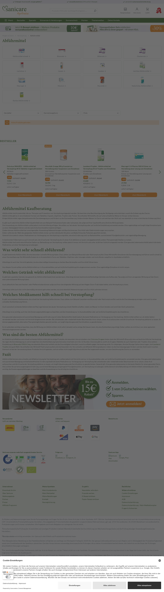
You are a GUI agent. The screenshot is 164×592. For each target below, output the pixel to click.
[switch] (8, 576)
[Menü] (12, 570)
